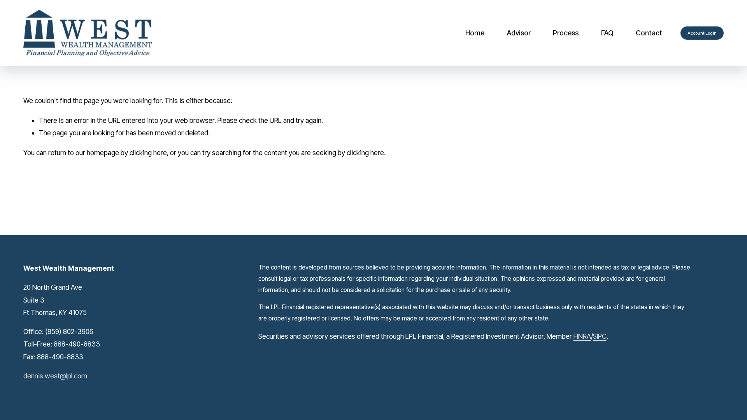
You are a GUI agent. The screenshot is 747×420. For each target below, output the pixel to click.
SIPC (600, 336)
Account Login (702, 33)
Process (566, 33)
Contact (649, 33)
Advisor (519, 33)
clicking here (148, 153)
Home (474, 33)
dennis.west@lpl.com (55, 376)
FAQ (607, 33)
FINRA (582, 336)
